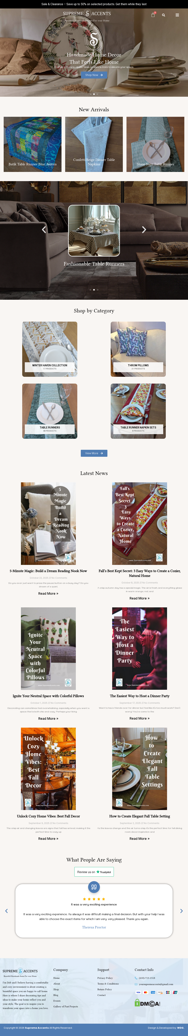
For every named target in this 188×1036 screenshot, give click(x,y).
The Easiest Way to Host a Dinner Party (139, 696)
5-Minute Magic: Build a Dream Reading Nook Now (48, 571)
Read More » (48, 593)
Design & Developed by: (166, 1028)
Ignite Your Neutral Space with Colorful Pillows (48, 696)
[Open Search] (163, 15)
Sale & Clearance (52, 4)
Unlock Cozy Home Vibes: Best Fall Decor (48, 816)
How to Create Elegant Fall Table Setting (139, 816)
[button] (90, 94)
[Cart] (153, 15)
